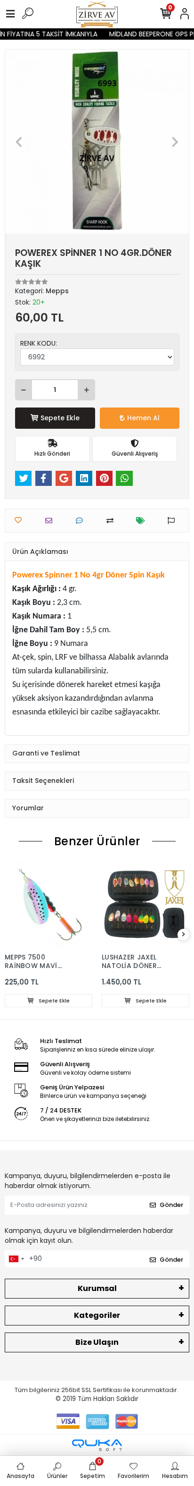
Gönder (171, 1204)
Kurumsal (97, 1288)
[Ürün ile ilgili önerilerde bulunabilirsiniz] (173, 520)
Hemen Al (143, 418)
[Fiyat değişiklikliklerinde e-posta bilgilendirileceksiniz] (143, 520)
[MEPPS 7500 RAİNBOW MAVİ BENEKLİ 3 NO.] (48, 904)
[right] (184, 934)
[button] (19, 142)
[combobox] (16, 1259)
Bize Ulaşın (97, 1342)
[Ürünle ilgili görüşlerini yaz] (81, 520)
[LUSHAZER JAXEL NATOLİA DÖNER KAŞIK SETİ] (145, 904)
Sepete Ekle (60, 418)
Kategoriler (97, 1315)
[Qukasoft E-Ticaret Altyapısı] (97, 1445)
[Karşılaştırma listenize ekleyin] (112, 520)
